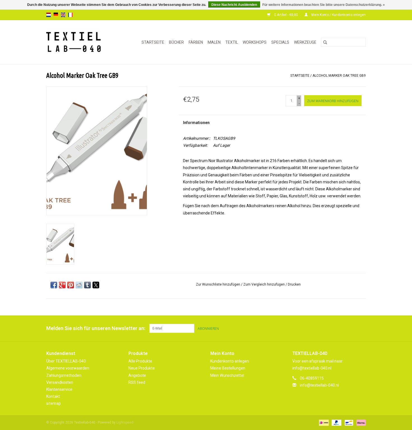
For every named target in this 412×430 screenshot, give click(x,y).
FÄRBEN (196, 42)
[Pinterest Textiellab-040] (351, 328)
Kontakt (53, 396)
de (56, 15)
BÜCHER (176, 42)
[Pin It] (70, 285)
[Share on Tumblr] (87, 285)
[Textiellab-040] (77, 42)
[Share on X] (95, 285)
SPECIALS (280, 42)
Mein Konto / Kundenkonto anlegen (338, 15)
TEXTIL (231, 42)
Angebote (137, 375)
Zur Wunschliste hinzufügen (218, 284)
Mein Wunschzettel (227, 375)
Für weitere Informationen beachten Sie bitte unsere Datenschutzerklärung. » (323, 5)
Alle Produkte (140, 361)
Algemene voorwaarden (67, 368)
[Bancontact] (348, 423)
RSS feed (136, 382)
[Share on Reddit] (79, 285)
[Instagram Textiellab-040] (361, 328)
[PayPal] (336, 423)
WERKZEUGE (305, 42)
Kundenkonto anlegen (229, 361)
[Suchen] (325, 42)
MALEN (214, 42)
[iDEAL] (323, 423)
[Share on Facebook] (53, 285)
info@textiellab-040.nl (319, 385)
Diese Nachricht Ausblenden (234, 5)
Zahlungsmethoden (63, 375)
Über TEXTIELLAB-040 (66, 361)
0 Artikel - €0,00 (286, 15)
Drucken (294, 284)
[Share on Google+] (62, 285)
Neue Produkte (141, 368)
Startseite (153, 42)
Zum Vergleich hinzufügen (264, 284)
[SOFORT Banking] (360, 423)
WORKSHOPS (255, 42)
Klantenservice (59, 389)
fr (70, 15)
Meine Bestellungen (227, 368)
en (63, 15)
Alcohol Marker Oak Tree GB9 (339, 76)
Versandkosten (59, 382)
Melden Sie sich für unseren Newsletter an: (95, 328)
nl (48, 15)
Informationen (196, 122)
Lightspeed (124, 422)
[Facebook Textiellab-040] (341, 328)
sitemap (53, 403)
